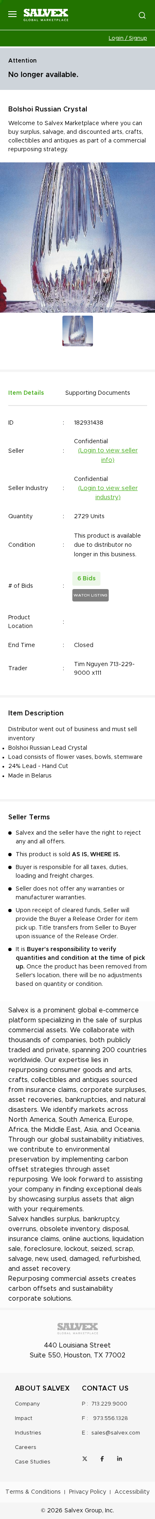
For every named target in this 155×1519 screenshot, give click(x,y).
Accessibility (132, 1492)
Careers (25, 1447)
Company (27, 1404)
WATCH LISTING (90, 595)
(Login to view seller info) (108, 455)
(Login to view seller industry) (108, 493)
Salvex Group (83, 1511)
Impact (23, 1418)
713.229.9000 (109, 1404)
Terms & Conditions (33, 1492)
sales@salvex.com (115, 1433)
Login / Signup (128, 38)
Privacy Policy (87, 1492)
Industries (28, 1433)
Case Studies (32, 1462)
